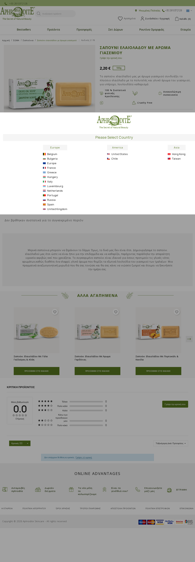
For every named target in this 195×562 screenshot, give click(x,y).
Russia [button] (51, 199)
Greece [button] (52, 172)
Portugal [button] (52, 195)
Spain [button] (50, 204)
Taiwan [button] (176, 158)
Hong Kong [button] (179, 154)
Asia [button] (176, 147)
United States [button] (119, 154)
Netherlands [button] (55, 190)
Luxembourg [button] (55, 186)
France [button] (51, 167)
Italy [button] (50, 181)
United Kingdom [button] (57, 209)
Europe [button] (55, 147)
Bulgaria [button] (52, 158)
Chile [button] (114, 158)
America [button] (117, 147)
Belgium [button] (52, 154)
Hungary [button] (52, 177)
